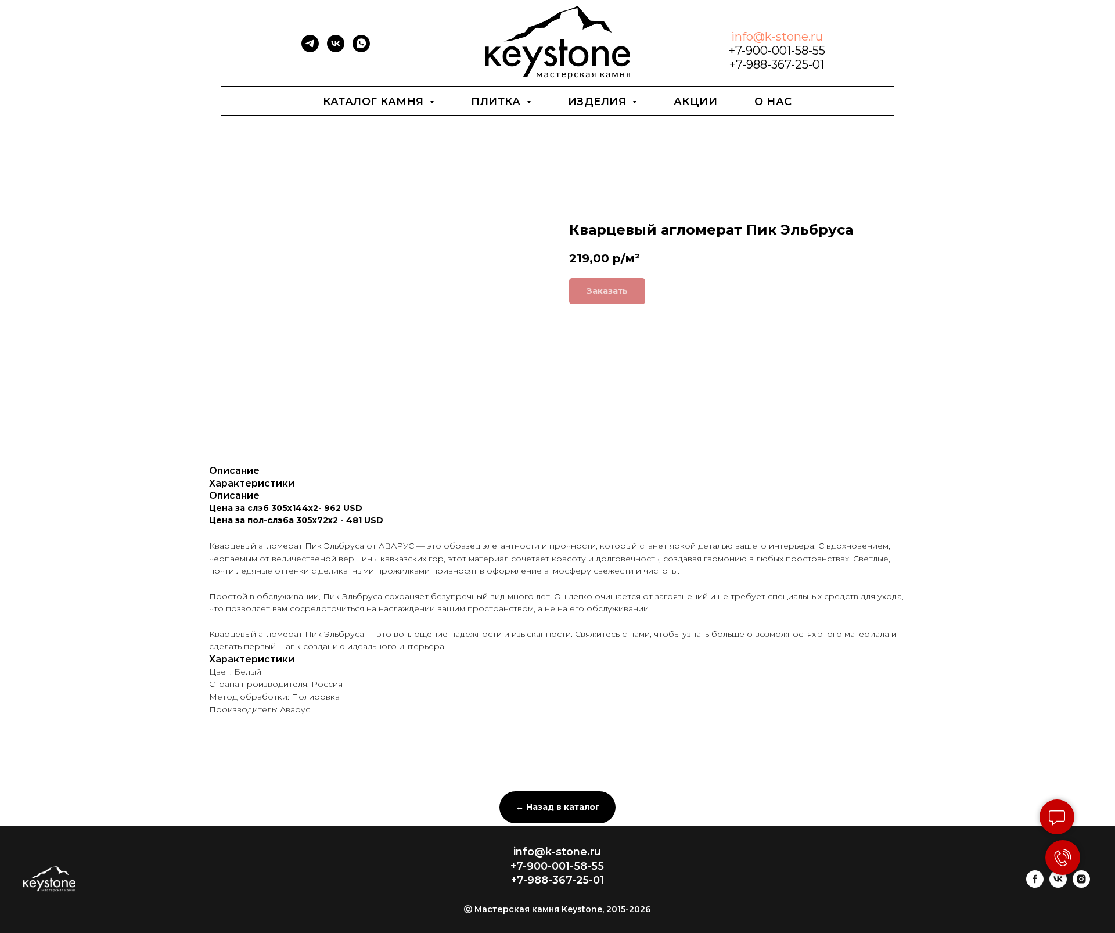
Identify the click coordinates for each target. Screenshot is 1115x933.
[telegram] (310, 49)
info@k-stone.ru (777, 37)
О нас (773, 101)
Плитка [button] (497, 101)
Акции (696, 101)
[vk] (335, 49)
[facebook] (1035, 884)
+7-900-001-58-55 (777, 50)
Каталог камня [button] (375, 101)
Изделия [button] (599, 101)
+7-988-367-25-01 (776, 64)
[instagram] (1081, 884)
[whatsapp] (361, 49)
